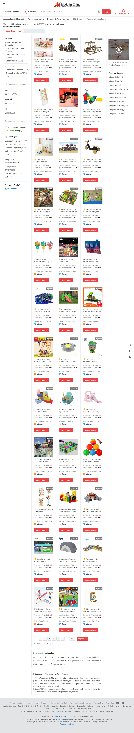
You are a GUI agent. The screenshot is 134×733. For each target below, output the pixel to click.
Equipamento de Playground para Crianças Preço (59, 660)
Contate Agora (41, 80)
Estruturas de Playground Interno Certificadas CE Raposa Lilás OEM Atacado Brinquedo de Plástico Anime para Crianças (91, 360)
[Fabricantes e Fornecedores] (67, 4)
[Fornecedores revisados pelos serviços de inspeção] (16, 127)
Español (63, 706)
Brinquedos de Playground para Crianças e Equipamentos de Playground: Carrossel (68, 360)
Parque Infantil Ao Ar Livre (119, 89)
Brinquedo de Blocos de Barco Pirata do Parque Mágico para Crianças (42, 360)
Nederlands (127, 706)
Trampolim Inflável (16, 73)
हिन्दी (47, 708)
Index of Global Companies (103, 711)
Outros (10, 177)
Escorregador (14, 61)
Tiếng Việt (72, 708)
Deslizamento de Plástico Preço (94, 660)
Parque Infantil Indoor (117, 97)
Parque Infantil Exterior (15, 56)
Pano (9, 103)
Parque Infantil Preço (76, 657)
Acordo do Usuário (41, 703)
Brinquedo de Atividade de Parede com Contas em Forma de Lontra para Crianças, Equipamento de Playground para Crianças (92, 610)
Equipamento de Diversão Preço (41, 660)
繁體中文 (38, 706)
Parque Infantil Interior (15, 49)
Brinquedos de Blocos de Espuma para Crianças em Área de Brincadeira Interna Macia (68, 560)
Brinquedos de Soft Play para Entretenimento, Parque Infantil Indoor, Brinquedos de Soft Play (92, 510)
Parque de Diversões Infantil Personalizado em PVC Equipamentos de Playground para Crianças (68, 210)
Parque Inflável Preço (94, 657)
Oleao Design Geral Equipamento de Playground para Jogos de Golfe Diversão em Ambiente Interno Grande (43, 560)
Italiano (90, 706)
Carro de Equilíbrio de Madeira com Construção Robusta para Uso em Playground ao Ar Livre (92, 160)
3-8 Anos (11, 94)
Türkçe (63, 708)
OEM (10, 170)
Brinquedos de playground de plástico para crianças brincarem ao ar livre (92, 310)
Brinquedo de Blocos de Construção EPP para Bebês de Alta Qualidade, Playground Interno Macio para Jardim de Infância (43, 410)
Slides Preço (38, 664)
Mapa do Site (98, 703)
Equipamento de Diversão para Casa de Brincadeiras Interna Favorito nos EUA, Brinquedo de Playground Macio (43, 310)
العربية (118, 706)
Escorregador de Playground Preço (59, 657)
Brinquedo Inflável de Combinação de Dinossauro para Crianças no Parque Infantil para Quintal (68, 460)
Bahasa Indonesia (84, 708)
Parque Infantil (114, 85)
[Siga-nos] (123, 703)
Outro (7, 76)
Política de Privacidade (59, 703)
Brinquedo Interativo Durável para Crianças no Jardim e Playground (68, 160)
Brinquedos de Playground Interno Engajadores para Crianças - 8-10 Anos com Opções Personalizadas (68, 110)
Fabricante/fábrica (16, 144)
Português (81, 706)
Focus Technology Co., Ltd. (63, 716)
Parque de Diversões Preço (59, 664)
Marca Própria (14, 173)
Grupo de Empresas (16, 147)
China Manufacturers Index (61, 711)
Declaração (28, 703)
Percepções (110, 703)
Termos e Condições (67, 724)
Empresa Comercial (16, 141)
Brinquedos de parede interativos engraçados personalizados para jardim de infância (92, 210)
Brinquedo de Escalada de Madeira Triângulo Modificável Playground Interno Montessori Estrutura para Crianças (43, 110)
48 (53, 644)
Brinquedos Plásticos (17, 69)
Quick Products (44, 711)
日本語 (46, 706)
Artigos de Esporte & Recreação (13, 43)
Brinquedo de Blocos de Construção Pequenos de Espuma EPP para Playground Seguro (92, 110)
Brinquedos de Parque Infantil (120, 101)
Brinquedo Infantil (115, 77)
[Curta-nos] (117, 703)
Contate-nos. (12, 188)
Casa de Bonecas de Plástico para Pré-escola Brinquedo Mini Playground (92, 260)
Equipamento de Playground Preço (41, 657)
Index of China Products (82, 711)
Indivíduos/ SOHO (14, 151)
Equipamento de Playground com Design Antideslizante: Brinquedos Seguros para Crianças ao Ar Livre (68, 310)
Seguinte (81, 639)
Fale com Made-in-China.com (80, 703)
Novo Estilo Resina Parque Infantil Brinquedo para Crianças (68, 60)
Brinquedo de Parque (116, 81)
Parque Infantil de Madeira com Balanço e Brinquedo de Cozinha (91, 60)
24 (42, 644)
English (20, 706)
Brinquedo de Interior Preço (76, 660)
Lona (10, 113)
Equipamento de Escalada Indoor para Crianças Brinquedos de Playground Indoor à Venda (91, 560)
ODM (10, 166)
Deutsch (72, 706)
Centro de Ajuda (16, 703)
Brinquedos (9, 66)
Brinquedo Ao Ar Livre (117, 93)
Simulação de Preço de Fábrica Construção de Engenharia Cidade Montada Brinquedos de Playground (43, 60)
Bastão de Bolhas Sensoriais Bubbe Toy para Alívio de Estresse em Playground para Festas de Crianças (43, 260)
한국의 (110, 706)
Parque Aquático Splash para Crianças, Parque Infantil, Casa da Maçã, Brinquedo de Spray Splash (43, 460)
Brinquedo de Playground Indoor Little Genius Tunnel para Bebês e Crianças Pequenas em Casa (68, 510)
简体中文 (29, 706)
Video (51, 39)
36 (48, 644)
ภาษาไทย (54, 708)
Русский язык (100, 706)
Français (54, 706)
